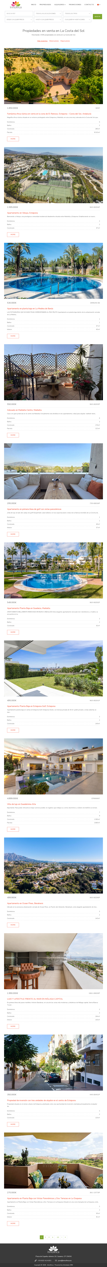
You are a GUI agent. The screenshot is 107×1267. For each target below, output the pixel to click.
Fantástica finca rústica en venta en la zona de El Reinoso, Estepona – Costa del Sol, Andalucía (49, 113)
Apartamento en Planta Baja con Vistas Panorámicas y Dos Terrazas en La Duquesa (44, 1198)
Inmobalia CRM (68, 1265)
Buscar (97, 17)
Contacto (89, 5)
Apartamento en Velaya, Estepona (22, 213)
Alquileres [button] (59, 5)
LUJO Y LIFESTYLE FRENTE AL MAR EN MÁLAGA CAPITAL (35, 999)
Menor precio (54, 41)
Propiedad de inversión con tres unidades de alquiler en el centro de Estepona (41, 1100)
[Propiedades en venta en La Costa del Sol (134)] (65, 1237)
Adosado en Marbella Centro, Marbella (24, 410)
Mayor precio (65, 41)
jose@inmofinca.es (65, 1260)
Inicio (33, 5)
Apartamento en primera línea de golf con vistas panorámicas (34, 509)
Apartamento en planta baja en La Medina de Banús (30, 308)
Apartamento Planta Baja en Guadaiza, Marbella (28, 608)
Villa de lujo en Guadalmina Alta (21, 804)
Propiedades (45, 5)
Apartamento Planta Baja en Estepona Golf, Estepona (31, 706)
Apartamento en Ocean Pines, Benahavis (25, 903)
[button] (99, 4)
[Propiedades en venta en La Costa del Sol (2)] (62, 1237)
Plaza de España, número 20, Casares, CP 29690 (54, 1256)
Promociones (75, 5)
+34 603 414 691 (44, 1260)
